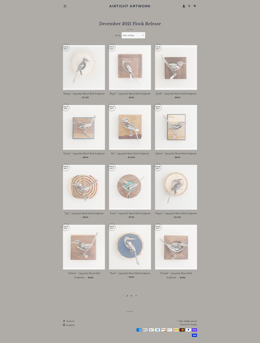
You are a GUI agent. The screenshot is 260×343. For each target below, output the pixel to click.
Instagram (70, 325)
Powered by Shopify (188, 324)
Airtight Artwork (130, 6)
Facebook (70, 321)
